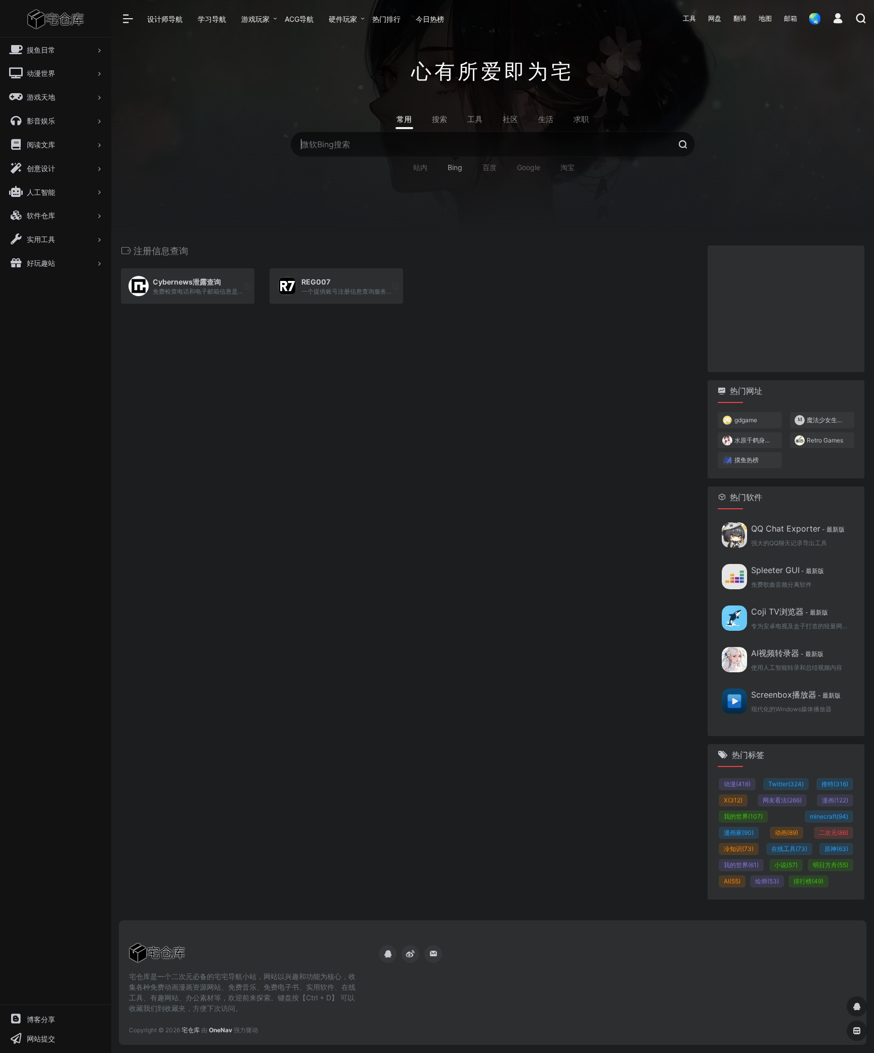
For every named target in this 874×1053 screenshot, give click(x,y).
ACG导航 (299, 19)
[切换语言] (811, 18)
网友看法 (782, 800)
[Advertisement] (786, 309)
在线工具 (789, 849)
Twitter (786, 784)
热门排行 (386, 19)
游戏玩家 (255, 19)
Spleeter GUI (787, 570)
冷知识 (739, 849)
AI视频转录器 (787, 653)
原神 (836, 849)
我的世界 (743, 816)
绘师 (767, 881)
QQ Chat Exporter (798, 528)
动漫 (737, 784)
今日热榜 (430, 19)
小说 (786, 865)
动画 (786, 832)
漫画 (835, 800)
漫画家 (739, 832)
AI (732, 881)
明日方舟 (830, 865)
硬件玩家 (343, 19)
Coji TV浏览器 (789, 611)
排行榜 (808, 881)
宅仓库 (191, 1030)
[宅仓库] (157, 956)
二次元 (833, 832)
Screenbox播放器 (796, 695)
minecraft (829, 816)
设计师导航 (165, 19)
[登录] (838, 19)
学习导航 (212, 19)
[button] (689, 19)
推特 (834, 784)
